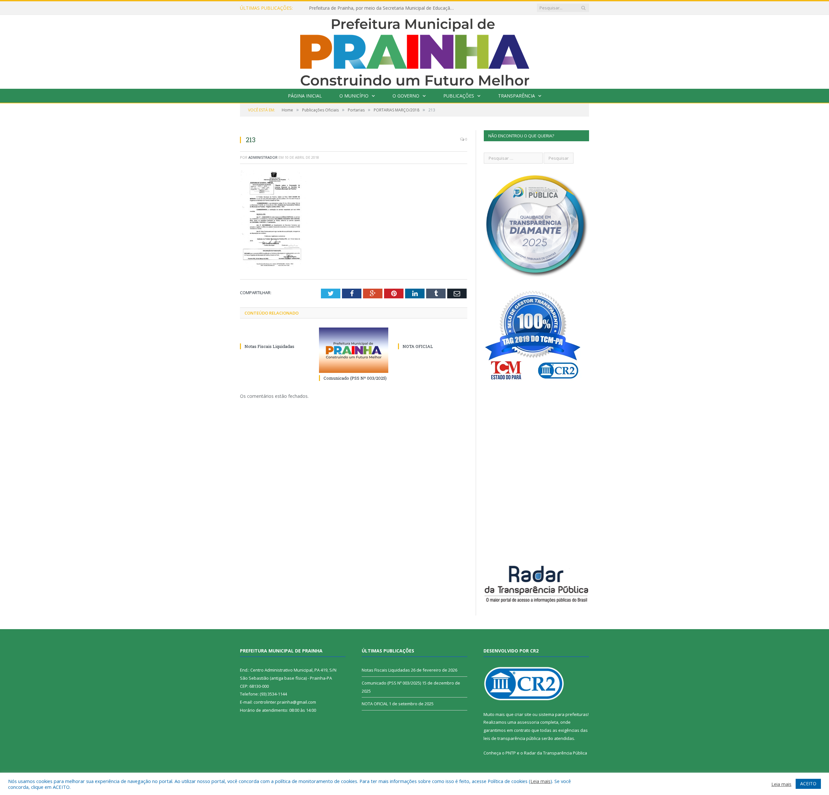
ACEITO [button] (808, 783)
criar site (523, 714)
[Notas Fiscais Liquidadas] (274, 334)
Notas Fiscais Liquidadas (269, 346)
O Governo (405, 96)
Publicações (458, 96)
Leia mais (540, 781)
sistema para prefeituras (563, 714)
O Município (354, 96)
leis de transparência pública (511, 738)
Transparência (516, 96)
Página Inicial (305, 96)
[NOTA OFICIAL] (432, 334)
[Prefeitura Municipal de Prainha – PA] (414, 50)
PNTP (510, 753)
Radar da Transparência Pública (555, 753)
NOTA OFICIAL (418, 346)
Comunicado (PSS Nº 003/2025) (355, 378)
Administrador (263, 157)
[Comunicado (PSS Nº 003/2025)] (353, 350)
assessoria (528, 722)
